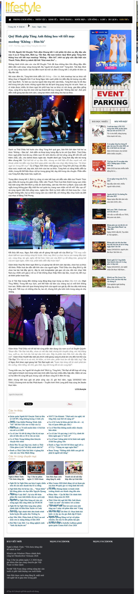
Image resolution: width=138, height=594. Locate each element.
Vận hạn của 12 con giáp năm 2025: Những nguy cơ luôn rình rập (117, 163)
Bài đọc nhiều (100, 121)
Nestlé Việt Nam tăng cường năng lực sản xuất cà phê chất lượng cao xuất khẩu (25, 570)
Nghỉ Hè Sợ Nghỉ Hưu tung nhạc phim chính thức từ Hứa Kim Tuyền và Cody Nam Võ (26, 508)
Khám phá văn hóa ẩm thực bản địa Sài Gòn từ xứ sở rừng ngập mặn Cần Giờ (117, 245)
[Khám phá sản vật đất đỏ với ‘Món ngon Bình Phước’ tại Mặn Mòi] (99, 229)
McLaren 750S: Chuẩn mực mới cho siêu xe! (116, 211)
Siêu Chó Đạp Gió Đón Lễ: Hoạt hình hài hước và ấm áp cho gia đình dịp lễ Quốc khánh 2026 (66, 514)
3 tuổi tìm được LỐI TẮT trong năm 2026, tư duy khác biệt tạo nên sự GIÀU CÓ (117, 129)
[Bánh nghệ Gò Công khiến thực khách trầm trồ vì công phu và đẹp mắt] (99, 264)
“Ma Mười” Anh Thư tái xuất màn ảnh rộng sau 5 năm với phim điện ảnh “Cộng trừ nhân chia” (66, 508)
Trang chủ (12, 27)
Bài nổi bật (121, 121)
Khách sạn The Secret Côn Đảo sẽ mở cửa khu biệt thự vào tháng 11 (116, 279)
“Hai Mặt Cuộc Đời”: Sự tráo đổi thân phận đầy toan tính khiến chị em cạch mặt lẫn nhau (27, 497)
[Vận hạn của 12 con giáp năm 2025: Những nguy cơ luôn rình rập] (99, 165)
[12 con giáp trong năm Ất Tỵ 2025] (99, 183)
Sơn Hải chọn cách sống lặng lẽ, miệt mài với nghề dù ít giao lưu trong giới (25, 576)
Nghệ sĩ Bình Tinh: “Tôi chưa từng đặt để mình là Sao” (16, 479)
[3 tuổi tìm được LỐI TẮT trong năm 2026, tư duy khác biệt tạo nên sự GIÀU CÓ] (99, 131)
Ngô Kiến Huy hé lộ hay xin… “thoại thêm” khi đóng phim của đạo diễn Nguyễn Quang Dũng (28, 491)
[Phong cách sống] (24, 8)
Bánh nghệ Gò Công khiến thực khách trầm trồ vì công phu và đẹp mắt (116, 262)
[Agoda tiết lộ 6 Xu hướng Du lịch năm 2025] (99, 198)
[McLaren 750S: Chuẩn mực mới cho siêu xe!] (99, 214)
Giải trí (22, 27)
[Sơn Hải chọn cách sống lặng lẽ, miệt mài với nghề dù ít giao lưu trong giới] (55, 468)
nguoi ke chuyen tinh (16, 394)
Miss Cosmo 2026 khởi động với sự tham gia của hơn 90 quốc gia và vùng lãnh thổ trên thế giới (67, 485)
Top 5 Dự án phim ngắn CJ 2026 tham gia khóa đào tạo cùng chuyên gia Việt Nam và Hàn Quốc (24, 562)
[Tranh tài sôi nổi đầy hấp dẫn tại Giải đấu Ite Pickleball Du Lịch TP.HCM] (74, 468)
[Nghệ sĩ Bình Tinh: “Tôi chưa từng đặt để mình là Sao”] (17, 468)
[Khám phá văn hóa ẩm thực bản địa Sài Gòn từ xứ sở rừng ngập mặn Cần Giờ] (99, 247)
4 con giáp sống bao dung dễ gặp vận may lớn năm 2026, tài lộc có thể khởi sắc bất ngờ (117, 146)
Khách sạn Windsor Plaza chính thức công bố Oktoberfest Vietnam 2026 (24, 554)
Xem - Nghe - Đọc (39, 27)
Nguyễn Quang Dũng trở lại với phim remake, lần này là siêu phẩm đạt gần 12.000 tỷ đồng (64, 519)
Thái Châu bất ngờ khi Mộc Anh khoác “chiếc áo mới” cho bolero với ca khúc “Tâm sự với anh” (65, 502)
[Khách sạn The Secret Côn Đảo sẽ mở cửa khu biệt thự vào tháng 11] (99, 281)
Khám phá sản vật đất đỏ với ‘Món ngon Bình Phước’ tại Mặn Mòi (117, 227)
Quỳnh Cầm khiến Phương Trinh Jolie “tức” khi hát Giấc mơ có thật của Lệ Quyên (26, 424)
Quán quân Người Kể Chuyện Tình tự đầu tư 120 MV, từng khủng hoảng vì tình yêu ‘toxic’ (27, 418)
